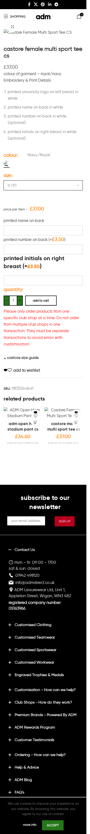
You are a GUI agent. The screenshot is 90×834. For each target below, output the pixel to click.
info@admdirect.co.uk (34, 582)
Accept (53, 825)
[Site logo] (43, 15)
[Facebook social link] (29, 4)
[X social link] (35, 4)
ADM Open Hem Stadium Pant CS (22, 426)
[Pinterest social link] (42, 4)
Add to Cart (41, 300)
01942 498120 (27, 575)
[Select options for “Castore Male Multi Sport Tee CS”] (76, 422)
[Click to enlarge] (12, 26)
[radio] (7, 164)
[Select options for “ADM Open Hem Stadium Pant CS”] (35, 422)
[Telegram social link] (56, 4)
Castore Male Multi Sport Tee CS (63, 426)
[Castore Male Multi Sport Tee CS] (63, 413)
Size (8, 175)
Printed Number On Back (35, 239)
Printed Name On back (24, 220)
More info (30, 825)
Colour (10, 155)
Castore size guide (23, 357)
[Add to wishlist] (35, 414)
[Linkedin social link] (49, 4)
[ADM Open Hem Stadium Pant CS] (23, 413)
